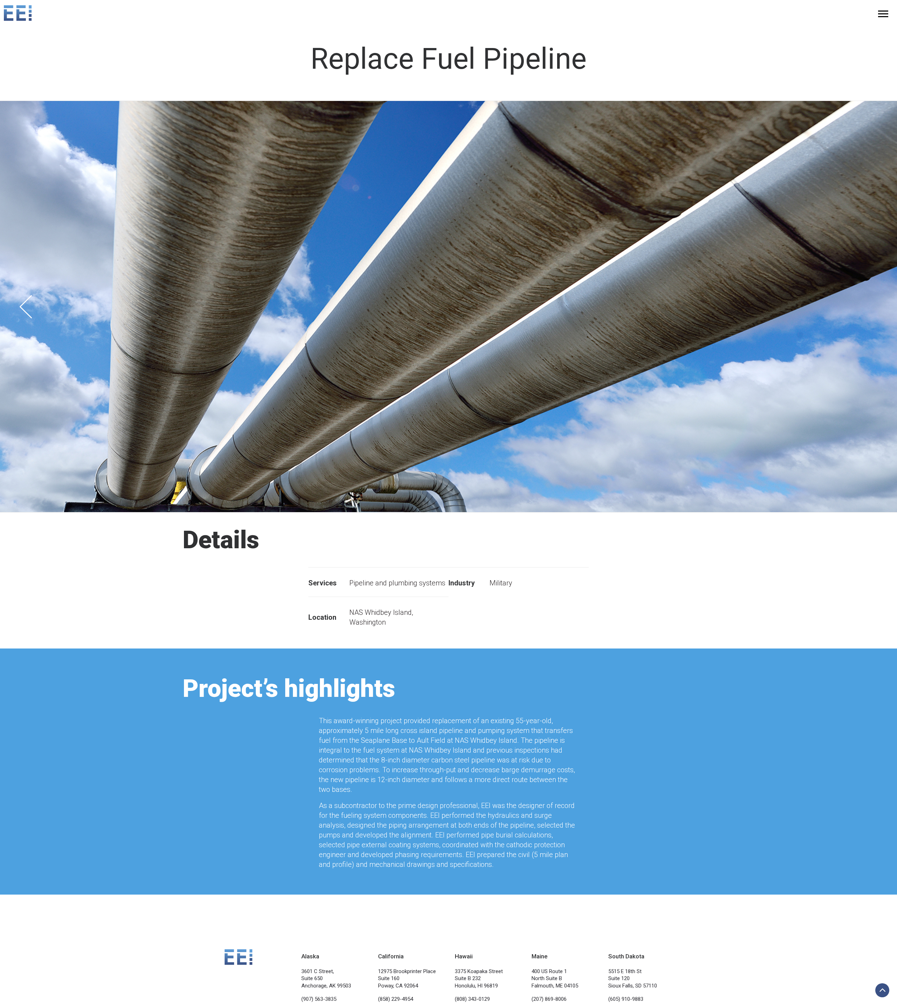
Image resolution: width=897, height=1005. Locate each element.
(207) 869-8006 (549, 999)
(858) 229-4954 (395, 999)
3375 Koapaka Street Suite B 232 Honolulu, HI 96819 (479, 978)
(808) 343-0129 (472, 999)
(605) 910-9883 (625, 999)
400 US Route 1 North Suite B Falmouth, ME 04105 (555, 978)
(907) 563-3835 (318, 999)
